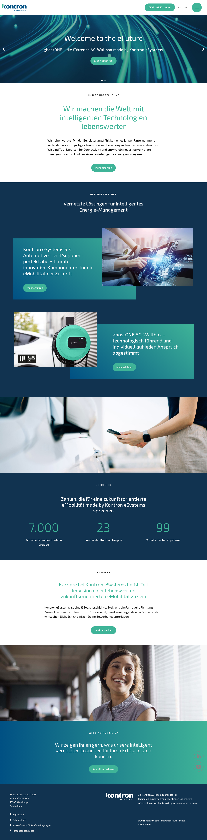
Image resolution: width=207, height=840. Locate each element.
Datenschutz (19, 820)
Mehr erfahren (57, 60)
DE (185, 7)
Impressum (18, 814)
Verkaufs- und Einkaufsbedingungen (32, 825)
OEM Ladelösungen (160, 7)
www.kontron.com (186, 803)
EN (179, 7)
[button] (4, 49)
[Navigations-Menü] (197, 7)
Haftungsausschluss (23, 830)
